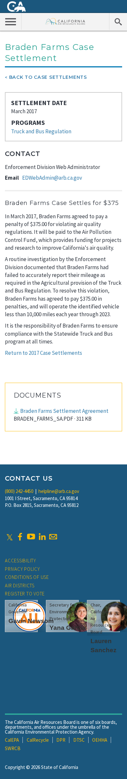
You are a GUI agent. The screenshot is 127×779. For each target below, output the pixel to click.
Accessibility (20, 560)
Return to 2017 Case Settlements (43, 352)
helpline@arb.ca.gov (58, 491)
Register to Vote (25, 594)
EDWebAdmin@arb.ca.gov (52, 177)
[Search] (118, 21)
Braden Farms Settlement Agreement (64, 410)
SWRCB (13, 748)
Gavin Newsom (31, 620)
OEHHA (99, 740)
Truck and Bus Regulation (41, 131)
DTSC (79, 740)
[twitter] (9, 537)
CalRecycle (38, 740)
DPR (60, 740)
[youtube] (31, 537)
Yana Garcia (67, 627)
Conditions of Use (27, 577)
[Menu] (10, 21)
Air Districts (20, 585)
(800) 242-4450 (19, 491)
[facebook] (20, 537)
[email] (53, 537)
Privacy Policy (22, 569)
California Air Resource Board (65, 21)
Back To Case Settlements (48, 77)
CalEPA (12, 740)
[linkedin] (42, 537)
